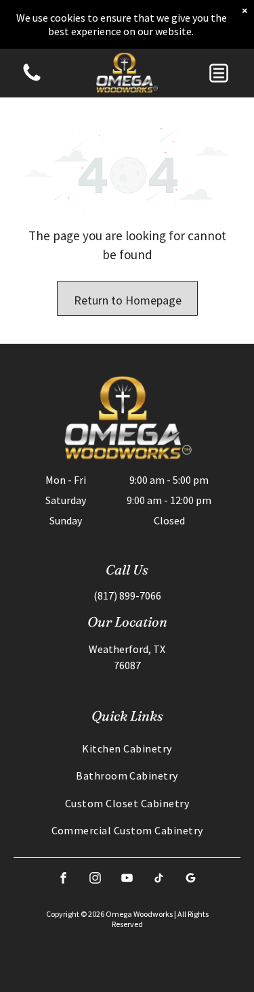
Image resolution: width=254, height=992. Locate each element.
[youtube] (127, 879)
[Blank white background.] (32, 80)
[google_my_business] (191, 879)
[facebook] (63, 879)
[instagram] (95, 879)
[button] (218, 73)
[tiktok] (159, 879)
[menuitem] (127, 748)
